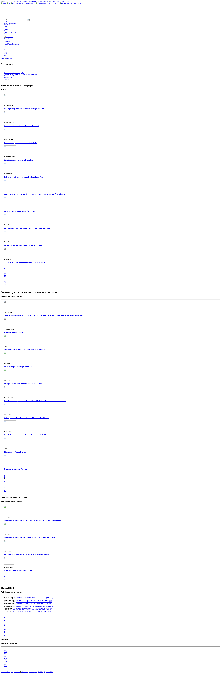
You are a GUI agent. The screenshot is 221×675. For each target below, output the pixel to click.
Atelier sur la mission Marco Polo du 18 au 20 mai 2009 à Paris (26, 555)
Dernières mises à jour (7, 672)
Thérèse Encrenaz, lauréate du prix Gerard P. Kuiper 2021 (25, 349)
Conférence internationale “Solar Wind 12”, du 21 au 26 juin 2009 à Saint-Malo (32, 520)
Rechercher (7, 19)
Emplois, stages (8, 27)
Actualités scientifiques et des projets (14, 73)
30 (5, 284)
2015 (5, 655)
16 (5, 636)
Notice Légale (33, 672)
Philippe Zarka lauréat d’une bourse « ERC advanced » (24, 384)
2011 (5, 661)
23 (5, 273)
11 (4, 631)
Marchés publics (8, 29)
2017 (5, 652)
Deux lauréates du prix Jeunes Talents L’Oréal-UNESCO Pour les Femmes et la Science (35, 401)
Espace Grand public (10, 23)
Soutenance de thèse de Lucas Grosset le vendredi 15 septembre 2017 (34, 606)
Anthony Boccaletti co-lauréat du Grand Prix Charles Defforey (26, 418)
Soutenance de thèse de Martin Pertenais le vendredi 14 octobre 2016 (32, 611)
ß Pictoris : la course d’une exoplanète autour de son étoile (24, 262)
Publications (7, 26)
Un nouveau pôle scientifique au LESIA (18, 367)
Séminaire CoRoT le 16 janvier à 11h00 (18, 570)
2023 (5, 50)
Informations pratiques (10, 32)
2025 (5, 46)
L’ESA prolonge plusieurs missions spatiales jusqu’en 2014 (24, 109)
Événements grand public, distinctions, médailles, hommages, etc (21, 74)
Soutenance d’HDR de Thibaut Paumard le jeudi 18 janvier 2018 (31, 597)
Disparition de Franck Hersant (15, 452)
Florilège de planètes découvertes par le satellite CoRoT (23, 245)
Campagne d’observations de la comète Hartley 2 (21, 126)
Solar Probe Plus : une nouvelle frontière (18, 160)
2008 (5, 666)
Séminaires (7, 24)
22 (5, 272)
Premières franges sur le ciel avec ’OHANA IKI (20, 143)
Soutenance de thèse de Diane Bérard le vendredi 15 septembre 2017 (33, 608)
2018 (5, 650)
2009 (5, 664)
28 (5, 281)
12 (5, 632)
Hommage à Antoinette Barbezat (15, 469)
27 (5, 279)
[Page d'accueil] (8, 37)
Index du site (24, 672)
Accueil (6, 21)
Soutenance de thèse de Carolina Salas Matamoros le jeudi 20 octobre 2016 (33, 609)
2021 (5, 54)
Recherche (7, 41)
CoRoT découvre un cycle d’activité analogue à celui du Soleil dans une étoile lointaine (34, 194)
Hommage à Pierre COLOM (14, 332)
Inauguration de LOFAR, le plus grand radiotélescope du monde (27, 228)
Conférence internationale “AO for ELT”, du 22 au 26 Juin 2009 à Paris (29, 538)
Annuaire (6, 31)
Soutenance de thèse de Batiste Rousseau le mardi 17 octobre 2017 (34, 600)
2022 (5, 52)
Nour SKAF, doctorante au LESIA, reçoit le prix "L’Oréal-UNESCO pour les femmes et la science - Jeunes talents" (44, 315)
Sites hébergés (41, 672)
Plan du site (17, 672)
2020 (5, 55)
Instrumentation (8, 43)
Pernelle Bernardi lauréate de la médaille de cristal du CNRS (25, 435)
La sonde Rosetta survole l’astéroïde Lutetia (19, 211)
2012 (5, 659)
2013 (5, 658)
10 (5, 629)
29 (5, 282)
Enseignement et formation (11, 44)
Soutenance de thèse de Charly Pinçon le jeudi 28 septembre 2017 (33, 605)
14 (5, 491)
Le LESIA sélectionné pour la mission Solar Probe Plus (23, 177)
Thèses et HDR (8, 77)
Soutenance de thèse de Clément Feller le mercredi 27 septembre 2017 (35, 603)
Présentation (7, 40)
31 (5, 286)
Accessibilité (49, 672)
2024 (5, 49)
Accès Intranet (8, 34)
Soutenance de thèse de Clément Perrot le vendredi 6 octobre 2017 (34, 602)
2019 (5, 648)
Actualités (7, 38)
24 (5, 275)
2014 (5, 656)
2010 (5, 662)
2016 (5, 653)
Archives (6, 79)
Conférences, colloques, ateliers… (13, 76)
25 (5, 276)
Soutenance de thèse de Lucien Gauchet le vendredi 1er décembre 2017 (34, 599)
